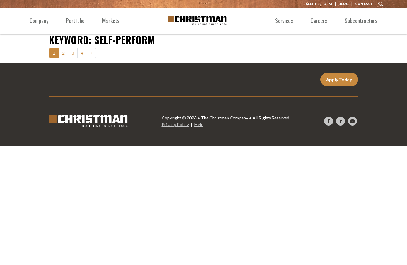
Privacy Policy (175, 124)
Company (39, 20)
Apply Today (339, 79)
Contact (364, 4)
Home (197, 20)
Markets (110, 20)
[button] (380, 3)
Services (284, 20)
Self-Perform (319, 4)
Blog (343, 4)
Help (199, 124)
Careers (319, 20)
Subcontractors (361, 20)
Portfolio (75, 20)
